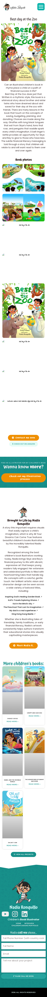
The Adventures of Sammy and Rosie (34, 780)
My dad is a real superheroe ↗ (23, 610)
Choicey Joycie (12, 718)
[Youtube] (5, 914)
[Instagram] (15, 914)
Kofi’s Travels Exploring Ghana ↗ (23, 600)
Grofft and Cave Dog (34, 713)
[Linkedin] (24, 914)
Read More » (12, 721)
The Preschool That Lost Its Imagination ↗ (23, 607)
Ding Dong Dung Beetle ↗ (23, 614)
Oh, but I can (12, 842)
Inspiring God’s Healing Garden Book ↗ (23, 596)
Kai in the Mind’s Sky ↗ (23, 603)
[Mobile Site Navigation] (41, 6)
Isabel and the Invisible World (12, 780)
